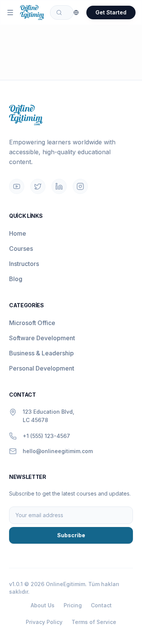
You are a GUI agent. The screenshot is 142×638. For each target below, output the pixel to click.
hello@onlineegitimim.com (58, 451)
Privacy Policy (44, 622)
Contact (101, 605)
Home (17, 233)
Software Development (42, 338)
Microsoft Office (32, 323)
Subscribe (71, 535)
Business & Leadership (41, 353)
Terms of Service (94, 622)
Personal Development (41, 368)
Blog (15, 279)
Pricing (73, 605)
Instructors (24, 263)
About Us (43, 605)
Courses (21, 248)
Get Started (110, 12)
